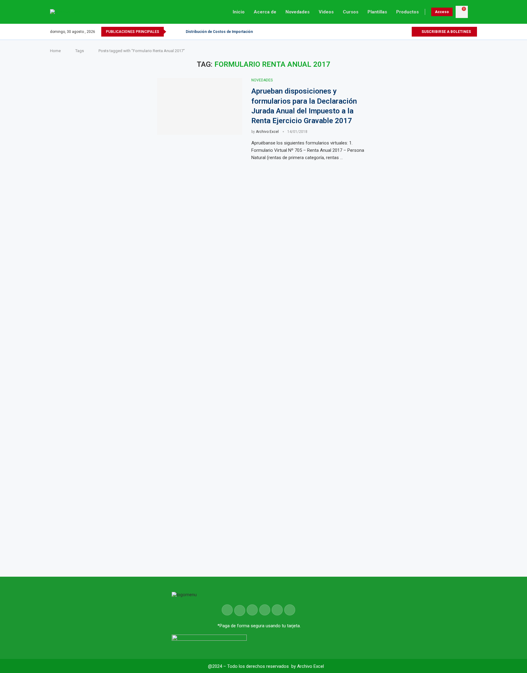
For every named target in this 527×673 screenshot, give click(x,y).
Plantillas (377, 12)
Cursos (350, 12)
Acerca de (265, 12)
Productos (407, 12)
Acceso (442, 12)
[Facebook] (386, 31)
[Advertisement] (431, 285)
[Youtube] (400, 31)
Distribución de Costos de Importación (219, 32)
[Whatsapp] (407, 31)
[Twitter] (393, 31)
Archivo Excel (267, 132)
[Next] (180, 32)
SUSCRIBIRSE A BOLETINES (446, 32)
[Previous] (172, 32)
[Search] (474, 11)
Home (55, 50)
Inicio (239, 12)
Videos (326, 12)
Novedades (297, 12)
